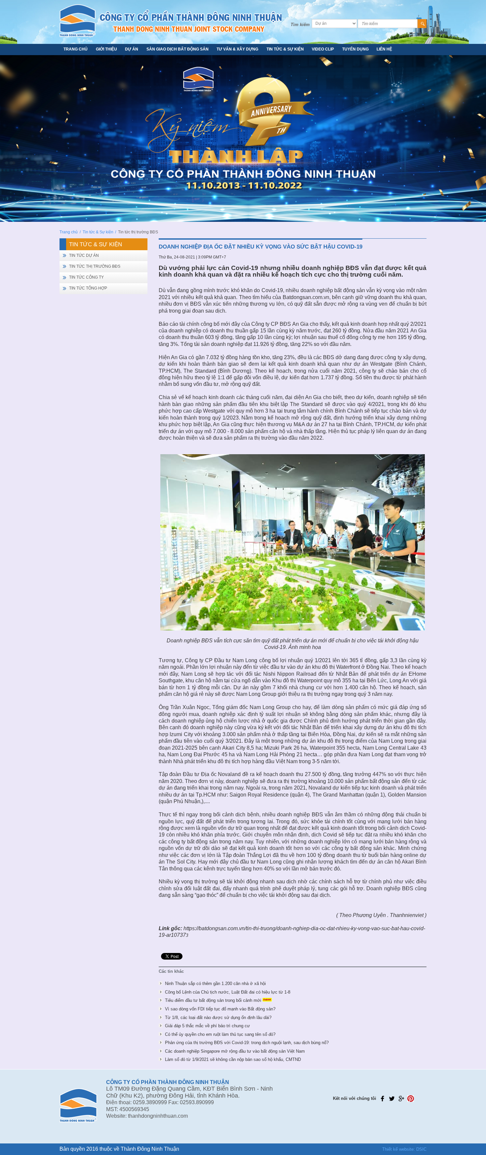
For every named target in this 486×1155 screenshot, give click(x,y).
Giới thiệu (106, 49)
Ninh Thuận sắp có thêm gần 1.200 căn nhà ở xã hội (215, 983)
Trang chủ (75, 49)
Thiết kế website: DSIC (404, 1149)
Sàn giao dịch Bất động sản (177, 49)
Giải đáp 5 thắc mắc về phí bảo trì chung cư (207, 1025)
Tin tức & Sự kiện (285, 49)
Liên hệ (384, 49)
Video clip (323, 49)
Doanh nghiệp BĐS (190, 640)
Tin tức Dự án (84, 255)
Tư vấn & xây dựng (237, 49)
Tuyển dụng (355, 49)
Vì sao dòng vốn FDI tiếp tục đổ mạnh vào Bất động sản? (220, 1008)
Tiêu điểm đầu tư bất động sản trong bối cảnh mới (213, 1000)
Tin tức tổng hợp (88, 288)
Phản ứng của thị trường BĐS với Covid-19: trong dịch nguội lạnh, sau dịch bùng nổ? (247, 1042)
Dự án (131, 49)
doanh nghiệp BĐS (330, 267)
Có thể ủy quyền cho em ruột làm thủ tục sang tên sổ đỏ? (220, 1034)
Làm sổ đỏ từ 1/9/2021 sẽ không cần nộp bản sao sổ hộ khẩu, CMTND (233, 1059)
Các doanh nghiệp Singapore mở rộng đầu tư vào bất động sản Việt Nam (235, 1051)
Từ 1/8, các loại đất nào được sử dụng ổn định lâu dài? (218, 1017)
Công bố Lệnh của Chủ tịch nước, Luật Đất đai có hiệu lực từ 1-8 (227, 992)
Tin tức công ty (86, 277)
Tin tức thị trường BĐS (94, 266)
